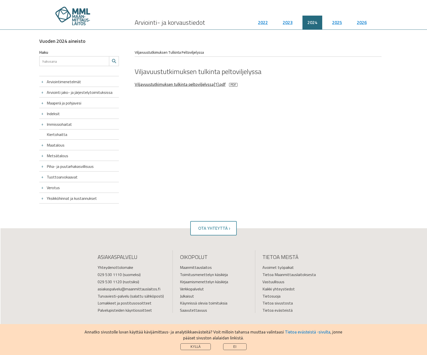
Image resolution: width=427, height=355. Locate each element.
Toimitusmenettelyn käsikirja (204, 275)
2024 (312, 22)
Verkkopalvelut (192, 289)
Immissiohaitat (59, 124)
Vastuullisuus (273, 282)
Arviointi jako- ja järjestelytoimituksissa (79, 92)
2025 (337, 22)
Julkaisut (187, 296)
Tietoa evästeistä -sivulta (307, 332)
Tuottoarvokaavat (62, 177)
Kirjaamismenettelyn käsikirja (204, 282)
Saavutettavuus (193, 310)
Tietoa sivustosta (277, 303)
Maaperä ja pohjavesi (64, 103)
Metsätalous (57, 156)
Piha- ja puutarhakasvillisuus (70, 166)
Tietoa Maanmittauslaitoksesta (289, 275)
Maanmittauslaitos (196, 267)
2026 (362, 22)
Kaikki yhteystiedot (278, 289)
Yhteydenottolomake (115, 267)
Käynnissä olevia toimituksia (203, 303)
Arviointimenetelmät (64, 82)
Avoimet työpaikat (278, 267)
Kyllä (196, 347)
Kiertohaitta (57, 134)
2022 (263, 22)
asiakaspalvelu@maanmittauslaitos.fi (129, 289)
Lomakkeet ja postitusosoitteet (124, 303)
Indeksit (53, 114)
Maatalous (55, 145)
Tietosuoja (271, 296)
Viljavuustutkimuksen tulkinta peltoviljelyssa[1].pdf (180, 84)
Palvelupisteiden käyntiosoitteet (125, 310)
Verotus (53, 188)
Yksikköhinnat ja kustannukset (72, 198)
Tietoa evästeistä (277, 310)
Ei (234, 347)
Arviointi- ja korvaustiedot (170, 22)
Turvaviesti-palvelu (113, 296)
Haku (43, 52)
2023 (288, 22)
